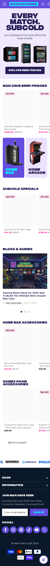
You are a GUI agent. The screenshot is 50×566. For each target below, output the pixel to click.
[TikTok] (28, 529)
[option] (25, 280)
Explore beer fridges (25, 70)
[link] (11, 462)
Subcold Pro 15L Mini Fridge (17, 229)
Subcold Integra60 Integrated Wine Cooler (18, 127)
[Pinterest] (21, 529)
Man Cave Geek (13, 303)
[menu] (4, 4)
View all (25, 249)
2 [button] (25, 312)
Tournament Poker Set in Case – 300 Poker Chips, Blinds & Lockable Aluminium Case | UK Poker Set (19, 426)
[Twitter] (44, 529)
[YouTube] (36, 529)
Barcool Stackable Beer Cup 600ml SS (17, 364)
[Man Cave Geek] (25, 53)
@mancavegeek (17, 442)
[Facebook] (5, 529)
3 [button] (28, 312)
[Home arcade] (36, 153)
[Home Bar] (13, 153)
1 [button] (21, 312)
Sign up (38, 512)
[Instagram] (13, 529)
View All (26, 86)
